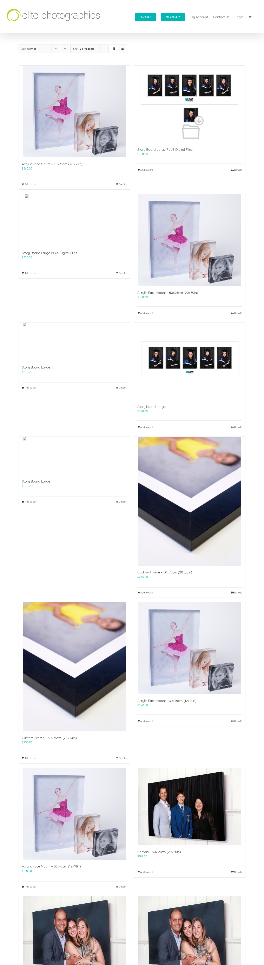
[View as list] (122, 49)
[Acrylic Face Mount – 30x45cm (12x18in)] (189, 648)
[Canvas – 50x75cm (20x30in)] (189, 806)
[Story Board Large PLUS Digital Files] (189, 104)
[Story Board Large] (74, 342)
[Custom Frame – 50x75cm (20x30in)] (189, 501)
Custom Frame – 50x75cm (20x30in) (164, 572)
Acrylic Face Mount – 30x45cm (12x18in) (166, 701)
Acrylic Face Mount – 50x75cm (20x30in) (52, 164)
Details (123, 184)
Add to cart (31, 184)
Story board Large (151, 407)
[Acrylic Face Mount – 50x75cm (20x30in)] (74, 111)
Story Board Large (36, 367)
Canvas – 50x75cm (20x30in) (159, 852)
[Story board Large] (189, 361)
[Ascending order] (65, 49)
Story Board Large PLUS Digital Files (165, 149)
